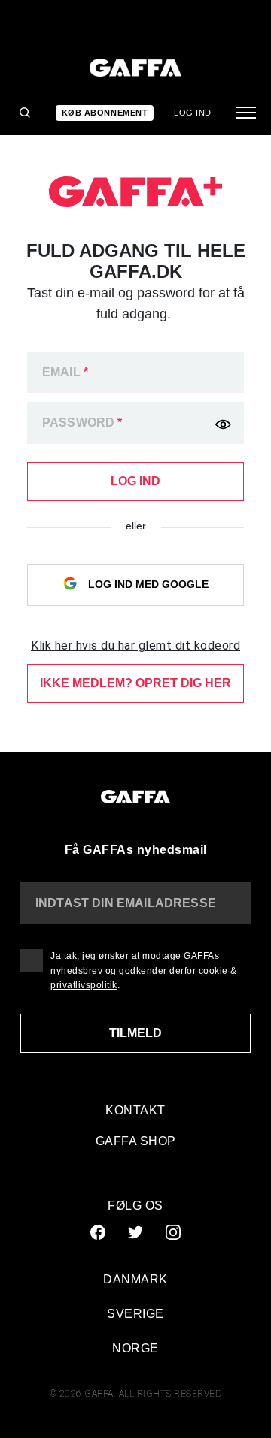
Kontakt (135, 1110)
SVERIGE (135, 1313)
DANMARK (135, 1279)
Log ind (193, 112)
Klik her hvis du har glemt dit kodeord (135, 645)
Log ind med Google (147, 583)
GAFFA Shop (136, 1141)
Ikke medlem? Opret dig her (135, 683)
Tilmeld (135, 1032)
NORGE (135, 1348)
